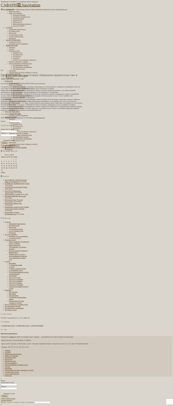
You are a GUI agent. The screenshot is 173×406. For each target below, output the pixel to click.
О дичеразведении (15, 265)
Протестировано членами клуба (16, 305)
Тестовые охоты (11, 310)
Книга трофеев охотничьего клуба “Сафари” (19, 242)
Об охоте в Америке (16, 279)
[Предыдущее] (1, 70)
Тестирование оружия (13, 306)
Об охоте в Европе (15, 283)
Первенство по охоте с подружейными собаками (18, 255)
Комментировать (39, 83)
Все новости (5, 83)
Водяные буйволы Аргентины (15, 196)
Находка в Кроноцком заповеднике (13, 192)
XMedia (12, 337)
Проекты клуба (10, 240)
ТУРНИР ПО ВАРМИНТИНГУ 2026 (17, 184)
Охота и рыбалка (11, 235)
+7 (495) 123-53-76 (22, 326)
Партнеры (8, 290)
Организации (13, 296)
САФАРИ (9, 5)
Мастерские (13, 292)
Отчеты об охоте (15, 238)
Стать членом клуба (8, 145)
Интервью (12, 263)
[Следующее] (2, 70)
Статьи (7, 261)
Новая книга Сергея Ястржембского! (12, 213)
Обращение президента (17, 224)
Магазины (12, 294)
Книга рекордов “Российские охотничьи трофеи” (17, 247)
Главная (7, 350)
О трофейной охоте (16, 270)
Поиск (3, 121)
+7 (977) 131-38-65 (36, 326)
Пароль (4, 133)
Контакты (12, 233)
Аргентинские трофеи (13, 194)
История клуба (14, 226)
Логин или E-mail (7, 129)
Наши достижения (11, 356)
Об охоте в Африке (15, 281)
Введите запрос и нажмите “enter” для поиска (17, 402)
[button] (28, 5)
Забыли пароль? (7, 147)
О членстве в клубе (16, 229)
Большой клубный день (13, 203)
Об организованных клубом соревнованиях (19, 273)
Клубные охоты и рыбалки (18, 236)
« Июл (3, 172)
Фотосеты (12, 227)
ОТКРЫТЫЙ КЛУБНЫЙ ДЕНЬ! (16, 187)
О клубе (8, 222)
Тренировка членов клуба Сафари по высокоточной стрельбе (17, 208)
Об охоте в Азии (15, 278)
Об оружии (13, 276)
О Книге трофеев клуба (17, 269)
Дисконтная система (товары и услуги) (16, 302)
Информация (15, 83)
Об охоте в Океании (16, 285)
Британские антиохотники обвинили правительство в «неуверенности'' (41, 9)
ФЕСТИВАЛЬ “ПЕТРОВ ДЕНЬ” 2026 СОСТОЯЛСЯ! (16, 181)
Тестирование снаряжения (14, 308)
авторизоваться (39, 118)
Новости (11, 9)
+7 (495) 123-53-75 (8, 326)
